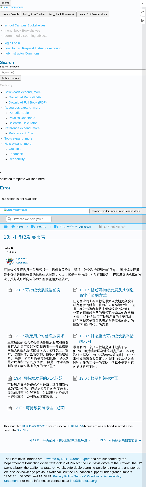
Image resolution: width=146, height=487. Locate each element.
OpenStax (22, 258)
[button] (16, 154)
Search (9, 219)
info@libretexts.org (83, 481)
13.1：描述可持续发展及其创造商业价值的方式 (106, 293)
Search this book (9, 66)
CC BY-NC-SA (75, 426)
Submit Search (10, 78)
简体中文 (41, 226)
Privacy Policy (63, 476)
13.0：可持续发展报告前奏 (37, 290)
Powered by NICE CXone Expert (67, 459)
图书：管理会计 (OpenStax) (75, 226)
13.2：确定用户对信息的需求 (39, 336)
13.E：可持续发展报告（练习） (41, 408)
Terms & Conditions (88, 476)
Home (20, 226)
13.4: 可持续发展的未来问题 (38, 378)
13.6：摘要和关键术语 (98, 378)
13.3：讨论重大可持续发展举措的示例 (106, 339)
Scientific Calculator (23, 123)
